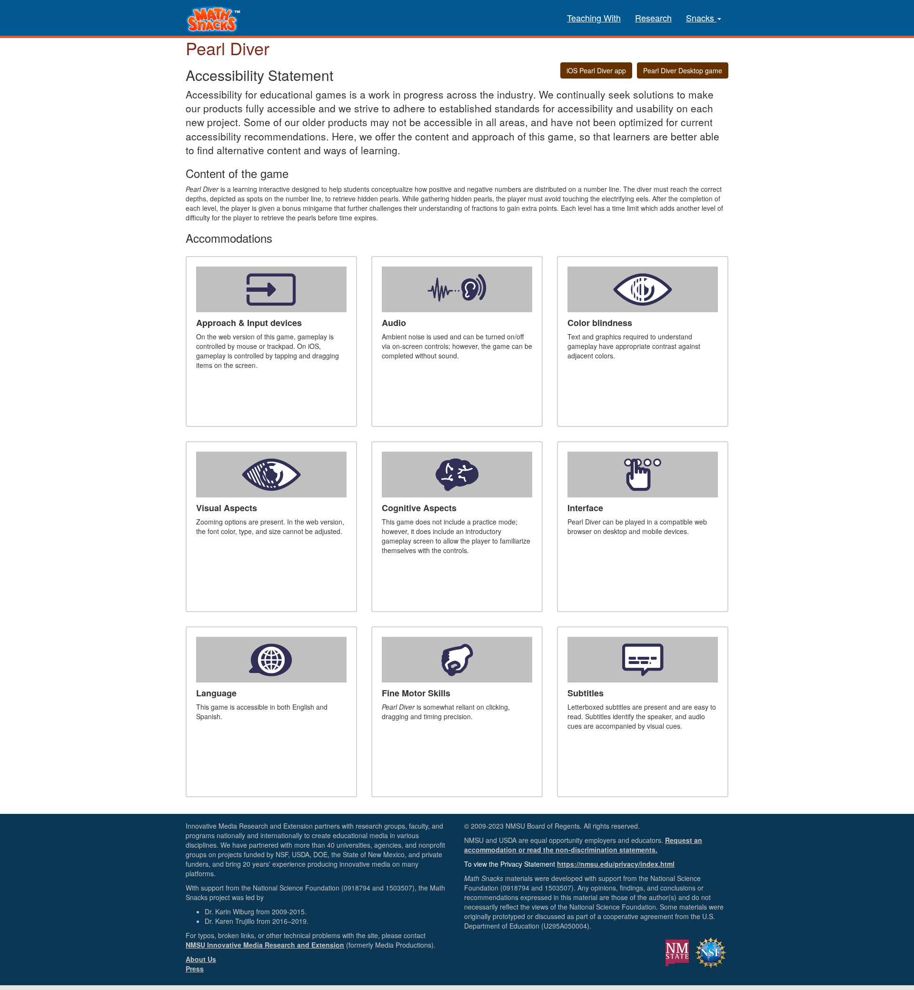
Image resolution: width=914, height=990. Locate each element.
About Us (201, 959)
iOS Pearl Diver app (596, 70)
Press (195, 968)
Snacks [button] (701, 17)
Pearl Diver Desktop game (682, 70)
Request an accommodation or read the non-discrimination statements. (583, 844)
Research (653, 17)
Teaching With (594, 17)
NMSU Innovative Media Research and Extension (265, 945)
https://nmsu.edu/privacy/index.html (616, 864)
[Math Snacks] (214, 12)
